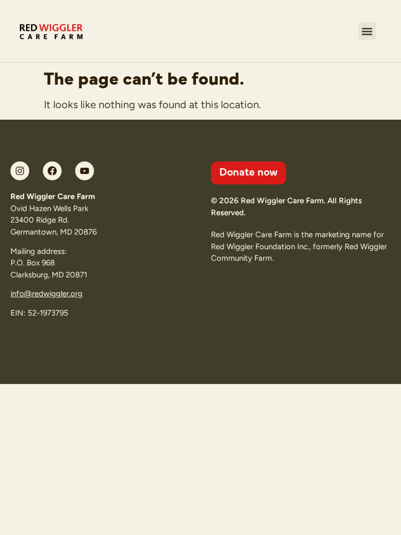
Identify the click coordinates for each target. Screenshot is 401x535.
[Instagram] (19, 170)
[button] (367, 31)
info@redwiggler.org (46, 293)
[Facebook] (52, 170)
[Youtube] (84, 170)
